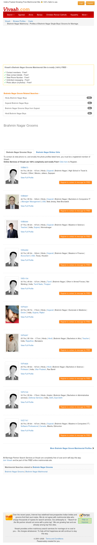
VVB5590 (24, 221)
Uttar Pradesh (40, 369)
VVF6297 (24, 335)
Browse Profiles (19, 21)
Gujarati (50, 170)
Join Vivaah (8, 460)
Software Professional (29, 426)
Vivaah (7, 21)
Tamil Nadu (38, 284)
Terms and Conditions (54, 538)
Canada (43, 426)
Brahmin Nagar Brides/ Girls (48, 152)
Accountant (25, 255)
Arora (31, 14)
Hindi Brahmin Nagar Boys (48, 113)
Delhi (51, 397)
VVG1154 (24, 278)
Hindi (50, 338)
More (84, 14)
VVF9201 (24, 307)
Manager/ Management (31, 201)
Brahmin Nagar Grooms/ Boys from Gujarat (48, 108)
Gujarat (37, 227)
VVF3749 (24, 392)
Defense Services (36, 397)
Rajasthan (30, 341)
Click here (64, 161)
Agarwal (21, 14)
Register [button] (90, 3)
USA (44, 201)
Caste (30, 21)
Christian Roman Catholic (56, 14)
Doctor (23, 312)
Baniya (39, 14)
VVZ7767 (24, 420)
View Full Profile (27, 177)
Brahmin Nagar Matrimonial (36, 471)
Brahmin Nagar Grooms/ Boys (19, 152)
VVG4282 (24, 250)
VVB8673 (24, 167)
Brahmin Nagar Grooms (43, 467)
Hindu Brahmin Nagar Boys (48, 98)
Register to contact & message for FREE (75, 182)
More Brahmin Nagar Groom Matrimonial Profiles (71, 448)
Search (10, 14)
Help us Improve (85, 520)
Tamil (49, 281)
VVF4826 (24, 363)
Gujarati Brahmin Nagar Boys (48, 103)
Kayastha (74, 14)
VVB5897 (24, 196)
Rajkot (41, 312)
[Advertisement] (48, 44)
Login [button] (81, 3)
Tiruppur (47, 284)
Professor (24, 369)
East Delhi (58, 397)
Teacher (24, 227)
